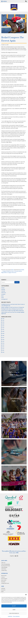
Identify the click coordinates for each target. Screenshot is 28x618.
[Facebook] (10, 556)
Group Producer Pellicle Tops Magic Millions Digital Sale (12, 310)
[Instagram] (13, 556)
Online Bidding (4, 567)
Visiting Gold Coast (5, 583)
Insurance (3, 590)
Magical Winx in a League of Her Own (9, 272)
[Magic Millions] (14, 9)
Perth (2, 297)
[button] (26, 594)
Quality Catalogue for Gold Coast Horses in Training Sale (12, 307)
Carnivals (3, 291)
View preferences (14, 613)
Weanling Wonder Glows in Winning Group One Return (12, 309)
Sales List (3, 562)
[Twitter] (12, 556)
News (12, 269)
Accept (14, 606)
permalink (22, 269)
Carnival (3, 577)
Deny (14, 609)
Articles (2, 287)
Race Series (3, 580)
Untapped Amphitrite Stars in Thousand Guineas (11, 271)
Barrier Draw (3, 575)
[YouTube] (16, 556)
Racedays (3, 581)
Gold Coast (3, 292)
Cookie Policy (10, 616)
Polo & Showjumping (5, 564)
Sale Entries (3, 568)
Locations (3, 294)
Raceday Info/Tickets (5, 565)
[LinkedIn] (17, 556)
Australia (3, 289)
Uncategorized (4, 299)
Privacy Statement (16, 616)
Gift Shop (3, 588)
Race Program (4, 578)
